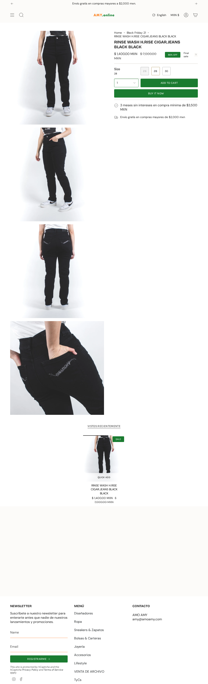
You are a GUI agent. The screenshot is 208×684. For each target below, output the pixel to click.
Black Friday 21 (136, 32)
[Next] (196, 3)
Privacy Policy (30, 669)
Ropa (78, 621)
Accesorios (82, 655)
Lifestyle (80, 663)
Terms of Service (53, 669)
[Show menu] (12, 15)
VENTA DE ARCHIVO (89, 671)
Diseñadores (83, 613)
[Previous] (12, 3)
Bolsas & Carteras (87, 638)
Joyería (79, 646)
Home (118, 32)
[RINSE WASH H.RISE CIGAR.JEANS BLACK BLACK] (104, 458)
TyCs (77, 680)
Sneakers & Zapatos (89, 630)
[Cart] (195, 15)
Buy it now (156, 93)
